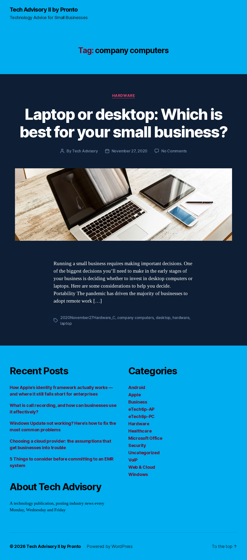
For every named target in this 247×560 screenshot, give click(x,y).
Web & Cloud (141, 467)
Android (136, 387)
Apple (134, 394)
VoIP (132, 459)
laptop (66, 323)
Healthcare (139, 430)
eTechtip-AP (141, 409)
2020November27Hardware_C (87, 317)
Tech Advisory (85, 151)
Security (137, 445)
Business (137, 401)
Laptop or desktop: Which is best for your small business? (123, 123)
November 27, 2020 (129, 151)
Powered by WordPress (110, 546)
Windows (138, 474)
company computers (135, 317)
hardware (180, 317)
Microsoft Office (145, 438)
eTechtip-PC (141, 416)
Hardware (123, 95)
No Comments (174, 151)
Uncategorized (144, 452)
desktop (163, 317)
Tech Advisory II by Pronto (44, 10)
